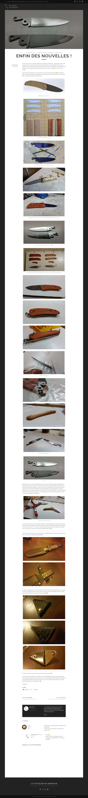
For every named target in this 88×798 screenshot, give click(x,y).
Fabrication (59, 52)
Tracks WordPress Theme (38, 796)
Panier (47, 1)
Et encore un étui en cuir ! (29, 699)
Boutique (41, 1)
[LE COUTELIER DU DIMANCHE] (11, 8)
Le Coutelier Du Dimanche (44, 52)
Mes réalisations (24, 1)
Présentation (15, 1)
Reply (32, 737)
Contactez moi (34, 1)
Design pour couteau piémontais (57, 699)
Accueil (8, 1)
